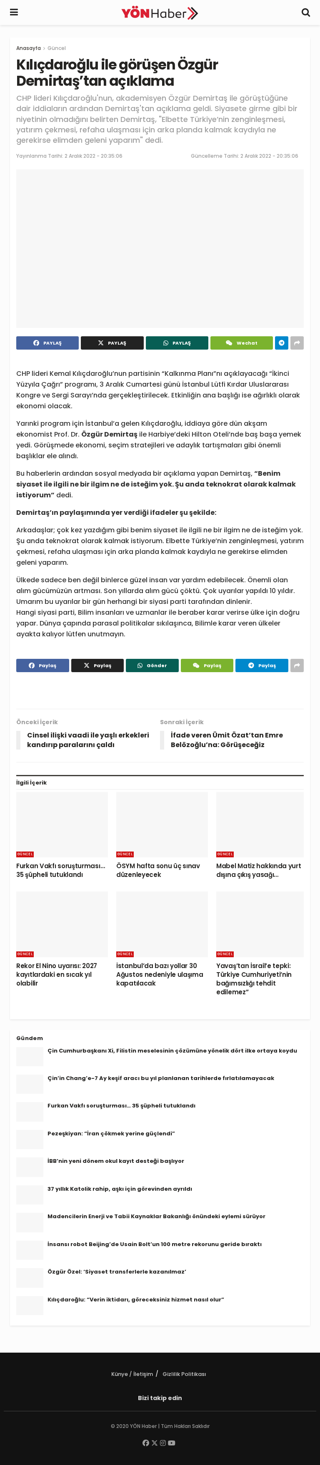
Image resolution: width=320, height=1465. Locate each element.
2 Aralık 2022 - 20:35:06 (93, 155)
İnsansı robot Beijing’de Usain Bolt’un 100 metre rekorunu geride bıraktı (155, 1244)
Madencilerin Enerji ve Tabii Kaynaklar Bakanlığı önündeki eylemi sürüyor (156, 1216)
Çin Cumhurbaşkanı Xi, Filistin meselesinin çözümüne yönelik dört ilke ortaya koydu (172, 1051)
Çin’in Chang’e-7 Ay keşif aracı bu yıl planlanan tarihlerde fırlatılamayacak (161, 1078)
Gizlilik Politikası (184, 1374)
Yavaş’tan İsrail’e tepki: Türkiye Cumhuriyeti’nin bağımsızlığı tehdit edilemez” (254, 978)
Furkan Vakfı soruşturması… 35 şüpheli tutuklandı (60, 870)
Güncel (57, 48)
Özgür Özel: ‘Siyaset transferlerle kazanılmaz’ (117, 1272)
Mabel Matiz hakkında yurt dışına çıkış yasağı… (258, 870)
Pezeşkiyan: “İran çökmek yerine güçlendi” (111, 1133)
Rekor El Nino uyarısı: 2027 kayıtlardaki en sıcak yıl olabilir (56, 974)
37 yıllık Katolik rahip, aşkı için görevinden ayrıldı (120, 1189)
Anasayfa (28, 48)
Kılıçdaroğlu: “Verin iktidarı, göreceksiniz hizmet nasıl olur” (136, 1300)
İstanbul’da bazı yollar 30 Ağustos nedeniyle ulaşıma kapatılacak (159, 974)
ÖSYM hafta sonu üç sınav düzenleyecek (158, 870)
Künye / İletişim (132, 1374)
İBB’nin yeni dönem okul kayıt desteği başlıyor (116, 1161)
